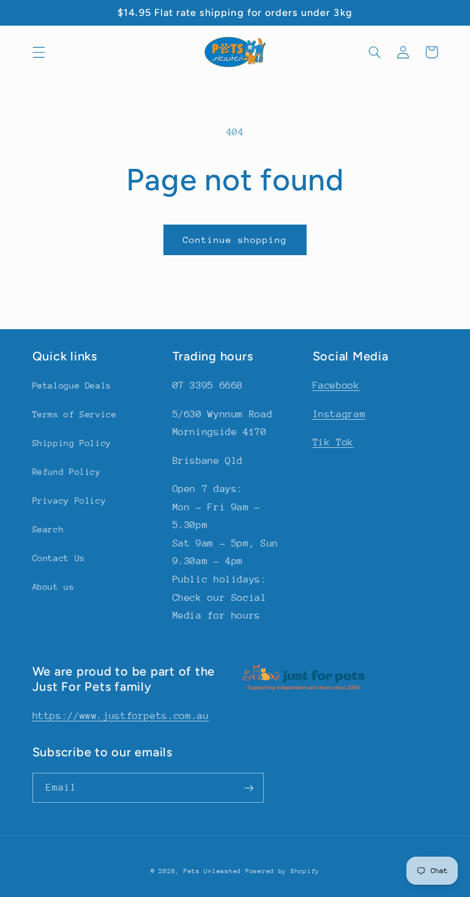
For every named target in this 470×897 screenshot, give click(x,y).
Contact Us (58, 558)
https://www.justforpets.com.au (120, 715)
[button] (38, 52)
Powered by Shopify (282, 871)
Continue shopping (235, 239)
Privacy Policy (69, 500)
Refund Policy (66, 472)
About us (53, 587)
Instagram (339, 414)
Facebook (336, 385)
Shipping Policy (71, 443)
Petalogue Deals (71, 385)
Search (48, 529)
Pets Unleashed (214, 871)
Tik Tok (333, 442)
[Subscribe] (248, 788)
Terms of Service (74, 414)
